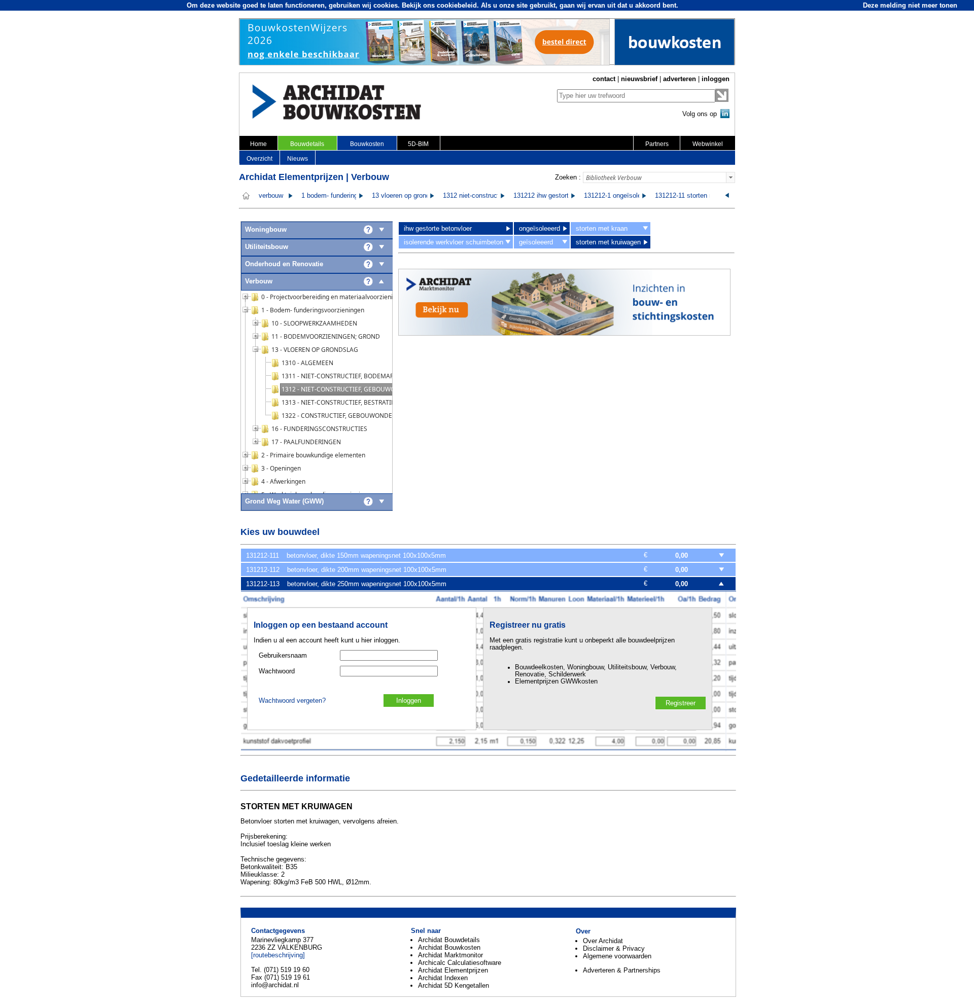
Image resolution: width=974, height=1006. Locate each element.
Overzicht (259, 158)
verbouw (271, 195)
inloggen (715, 79)
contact (604, 79)
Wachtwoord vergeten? (292, 700)
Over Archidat (603, 941)
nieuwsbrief (639, 79)
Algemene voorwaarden (617, 956)
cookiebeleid (457, 5)
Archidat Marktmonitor (450, 955)
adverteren (679, 79)
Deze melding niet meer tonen (910, 5)
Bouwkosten (367, 144)
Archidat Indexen (443, 978)
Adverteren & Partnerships (621, 970)
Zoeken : (568, 177)
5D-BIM (418, 144)
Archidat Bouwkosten (449, 947)
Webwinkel (707, 144)
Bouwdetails (307, 144)
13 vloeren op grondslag (407, 195)
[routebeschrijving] (278, 955)
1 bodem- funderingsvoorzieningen (351, 195)
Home (258, 144)
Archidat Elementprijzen (453, 970)
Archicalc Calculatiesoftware (459, 962)
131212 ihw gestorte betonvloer (559, 195)
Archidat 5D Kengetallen (453, 985)
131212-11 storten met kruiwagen (703, 195)
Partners (657, 144)
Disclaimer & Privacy (614, 948)
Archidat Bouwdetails (449, 940)
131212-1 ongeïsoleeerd (619, 195)
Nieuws (297, 158)
